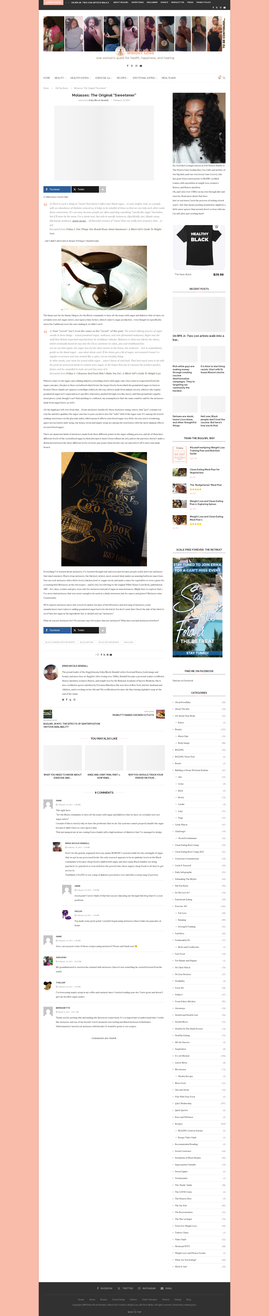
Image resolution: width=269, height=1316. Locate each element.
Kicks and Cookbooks (202, 946)
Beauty (59, 78)
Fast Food (200, 953)
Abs (202, 776)
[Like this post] (98, 654)
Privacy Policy (203, 2)
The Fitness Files (200, 1198)
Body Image (202, 742)
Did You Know (61, 88)
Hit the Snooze (200, 1042)
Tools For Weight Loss (200, 1225)
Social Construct (200, 1151)
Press (190, 2)
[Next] (69, 2)
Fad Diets (200, 933)
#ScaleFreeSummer (202, 838)
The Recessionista (200, 1212)
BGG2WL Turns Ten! (200, 756)
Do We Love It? (200, 892)
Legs (202, 811)
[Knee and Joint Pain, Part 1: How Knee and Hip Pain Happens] (104, 758)
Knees (202, 722)
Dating (178, 1299)
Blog (188, 1299)
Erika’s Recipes (149, 1299)
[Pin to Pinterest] (108, 654)
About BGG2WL (120, 2)
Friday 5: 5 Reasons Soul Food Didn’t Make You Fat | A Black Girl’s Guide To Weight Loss (113, 373)
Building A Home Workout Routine (200, 770)
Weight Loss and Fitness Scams (200, 1252)
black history (86, 642)
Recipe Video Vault (202, 1137)
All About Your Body (200, 715)
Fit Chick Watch (200, 967)
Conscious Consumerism (200, 858)
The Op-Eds (200, 1205)
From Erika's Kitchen (200, 1001)
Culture (133, 1299)
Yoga (202, 817)
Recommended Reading (200, 1144)
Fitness (166, 1299)
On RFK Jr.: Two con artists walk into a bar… (198, 337)
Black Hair (202, 736)
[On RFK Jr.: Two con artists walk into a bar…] (199, 314)
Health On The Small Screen (200, 1028)
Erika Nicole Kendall (99, 100)
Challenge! (200, 831)
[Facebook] (213, 7)
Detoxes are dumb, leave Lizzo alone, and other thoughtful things (184, 421)
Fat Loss (202, 912)
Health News (200, 1021)
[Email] (225, 7)
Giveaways (200, 1008)
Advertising (138, 2)
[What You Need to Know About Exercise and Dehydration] (62, 758)
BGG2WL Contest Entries (202, 1130)
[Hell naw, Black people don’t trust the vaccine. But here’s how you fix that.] (213, 404)
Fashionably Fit (200, 940)
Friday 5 (200, 994)
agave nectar (79, 220)
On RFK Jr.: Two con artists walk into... (92, 3)
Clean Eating (118, 1299)
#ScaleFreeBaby (200, 702)
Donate (164, 2)
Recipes (121, 78)
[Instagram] (221, 7)
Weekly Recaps (202, 1076)
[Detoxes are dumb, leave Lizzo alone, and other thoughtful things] (185, 404)
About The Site (200, 708)
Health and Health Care (200, 1014)
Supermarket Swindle (200, 1164)
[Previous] (66, 2)
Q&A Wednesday (200, 1103)
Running (202, 919)
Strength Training (202, 926)
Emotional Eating (144, 78)
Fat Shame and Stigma (200, 960)
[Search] (224, 77)
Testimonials (200, 1178)
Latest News (200, 1062)
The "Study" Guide (200, 1184)
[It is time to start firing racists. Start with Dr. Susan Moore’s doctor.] (213, 354)
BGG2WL (200, 749)
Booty (202, 797)
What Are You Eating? (200, 1259)
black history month (109, 642)
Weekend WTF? (200, 1246)
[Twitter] (217, 7)
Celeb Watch (200, 824)
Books (200, 763)
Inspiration (200, 1048)
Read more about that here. (194, 196)
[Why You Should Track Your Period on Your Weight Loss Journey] (145, 758)
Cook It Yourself (200, 865)
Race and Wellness (200, 1117)
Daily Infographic (200, 872)
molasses (128, 642)
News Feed (200, 1083)
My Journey (200, 1069)
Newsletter (177, 2)
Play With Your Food (200, 1096)
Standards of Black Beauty (200, 1157)
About (92, 1299)
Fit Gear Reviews (200, 974)
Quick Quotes (200, 1110)
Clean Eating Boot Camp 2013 (200, 851)
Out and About (200, 1089)
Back (202, 790)
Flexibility (200, 980)
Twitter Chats (200, 1232)
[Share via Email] (111, 654)
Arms (202, 783)
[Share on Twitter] (104, 654)
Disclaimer (152, 2)
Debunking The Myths (200, 878)
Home (46, 78)
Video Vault (200, 1239)
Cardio (202, 804)
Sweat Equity (200, 1171)
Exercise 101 (103, 78)
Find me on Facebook (183, 680)
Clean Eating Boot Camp (200, 845)
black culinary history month (60, 642)
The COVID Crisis (200, 1191)
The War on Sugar (200, 1218)
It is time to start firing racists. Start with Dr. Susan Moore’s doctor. (213, 369)
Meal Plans (169, 78)
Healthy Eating (80, 78)
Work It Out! (200, 1266)
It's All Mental (200, 1055)
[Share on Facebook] (101, 654)
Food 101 (200, 987)
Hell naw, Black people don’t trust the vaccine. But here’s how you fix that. (213, 421)
